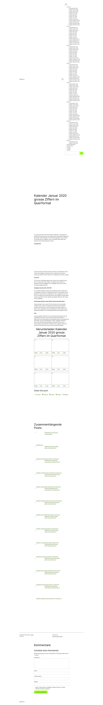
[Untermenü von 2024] (70, 82)
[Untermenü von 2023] (70, 63)
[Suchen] (81, 153)
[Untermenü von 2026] (70, 121)
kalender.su (21, 79)
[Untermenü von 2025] (70, 102)
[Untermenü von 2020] (70, 7)
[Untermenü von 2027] (70, 140)
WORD (36, 352)
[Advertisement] (51, 164)
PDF (41, 352)
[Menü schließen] (66, 4)
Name (35, 670)
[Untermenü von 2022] (70, 45)
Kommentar (37, 657)
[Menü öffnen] (62, 79)
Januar (32, 634)
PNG (47, 352)
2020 (53, 636)
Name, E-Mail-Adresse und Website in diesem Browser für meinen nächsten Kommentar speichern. (50, 688)
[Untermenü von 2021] (69, 26)
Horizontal (57, 636)
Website (36, 681)
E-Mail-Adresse (38, 676)
